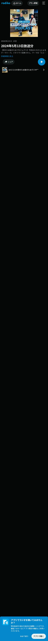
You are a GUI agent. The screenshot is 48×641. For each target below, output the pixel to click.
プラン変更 (33, 3)
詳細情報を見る (7, 56)
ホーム (18, 3)
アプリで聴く (38, 636)
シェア (10, 62)
